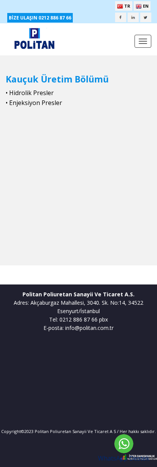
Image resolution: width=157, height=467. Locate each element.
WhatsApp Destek (123, 458)
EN (145, 6)
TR (126, 6)
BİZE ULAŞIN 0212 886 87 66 (40, 18)
